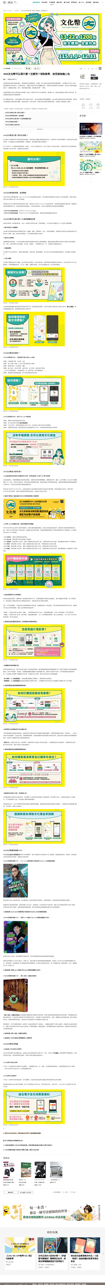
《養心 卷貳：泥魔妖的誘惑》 (12, 1015)
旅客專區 (84, 1284)
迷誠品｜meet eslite (7, 10)
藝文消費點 (70, 306)
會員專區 (88, 2)
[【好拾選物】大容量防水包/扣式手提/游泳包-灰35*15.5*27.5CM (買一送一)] (56, 1170)
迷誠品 (93, 75)
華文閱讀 (82, 99)
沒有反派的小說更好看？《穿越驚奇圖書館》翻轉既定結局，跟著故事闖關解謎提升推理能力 (52, 1258)
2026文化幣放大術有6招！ (13, 124)
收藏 (29, 68)
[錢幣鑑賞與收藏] (9, 1170)
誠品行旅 (40, 1284)
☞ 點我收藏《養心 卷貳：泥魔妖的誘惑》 (15, 1033)
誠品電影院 (78, 1284)
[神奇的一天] (24, 1170)
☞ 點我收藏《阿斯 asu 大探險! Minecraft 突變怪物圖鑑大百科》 (22, 970)
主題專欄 (52, 2)
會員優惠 (88, 99)
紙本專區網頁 (24, 423)
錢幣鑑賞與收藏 (8, 1179)
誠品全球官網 (70, 1284)
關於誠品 (96, 2)
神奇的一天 (22, 1179)
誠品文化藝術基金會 (60, 1284)
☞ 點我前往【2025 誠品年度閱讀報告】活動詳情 (17, 1038)
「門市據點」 (56, 1053)
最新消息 (59, 2)
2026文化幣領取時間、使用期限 (14, 115)
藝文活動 (67, 2)
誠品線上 (34, 1284)
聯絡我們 (10, 1192)
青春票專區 (16, 678)
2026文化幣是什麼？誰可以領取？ (15, 112)
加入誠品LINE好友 (25, 1192)
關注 (94, 78)
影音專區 (44, 2)
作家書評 (47, 1267)
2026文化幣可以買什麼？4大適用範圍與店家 (18, 118)
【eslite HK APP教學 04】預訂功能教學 (19, 1257)
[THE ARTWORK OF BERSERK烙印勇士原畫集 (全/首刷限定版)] (40, 1170)
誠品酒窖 (52, 1284)
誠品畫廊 (46, 1284)
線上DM (81, 2)
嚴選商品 (74, 2)
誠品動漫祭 (36, 2)
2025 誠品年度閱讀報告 (13, 854)
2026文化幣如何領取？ (12, 121)
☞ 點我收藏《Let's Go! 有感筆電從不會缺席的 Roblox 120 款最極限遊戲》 (25, 911)
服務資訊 (8, 1264)
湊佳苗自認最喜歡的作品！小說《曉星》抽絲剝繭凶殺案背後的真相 (84, 1258)
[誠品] (10, 2)
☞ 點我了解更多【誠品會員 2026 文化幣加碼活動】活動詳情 (21, 496)
